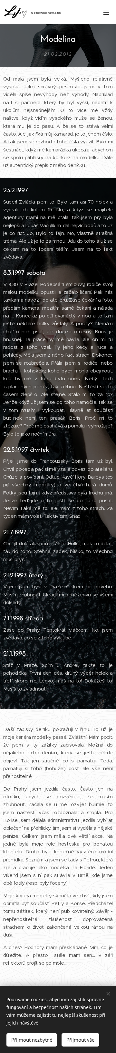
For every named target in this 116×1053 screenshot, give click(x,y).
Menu (106, 12)
